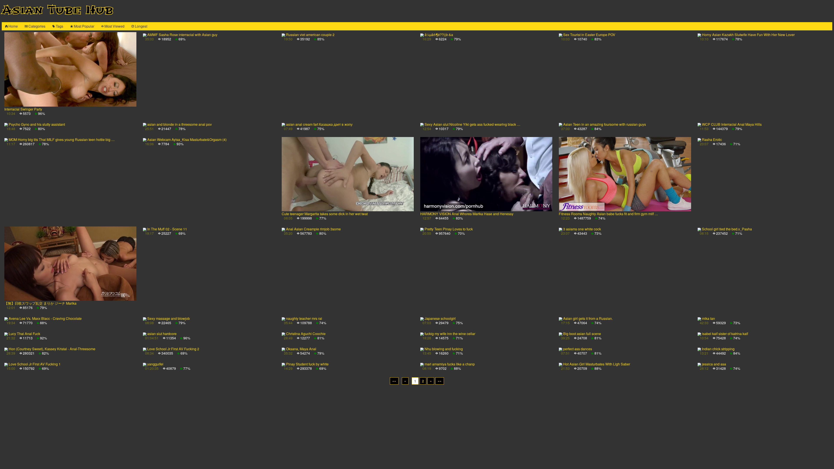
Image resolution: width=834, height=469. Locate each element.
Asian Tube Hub (57, 10)
